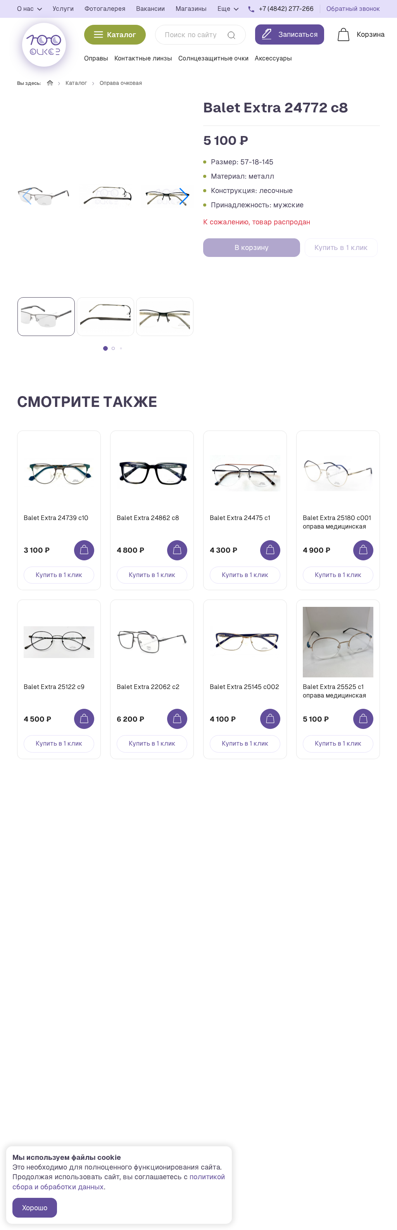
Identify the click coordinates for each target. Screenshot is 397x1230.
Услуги (63, 8)
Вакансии (150, 8)
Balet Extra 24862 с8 (148, 518)
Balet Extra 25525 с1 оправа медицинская (334, 691)
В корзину (252, 247)
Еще (224, 8)
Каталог (121, 35)
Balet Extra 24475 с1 (240, 518)
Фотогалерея (105, 8)
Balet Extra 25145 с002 (244, 687)
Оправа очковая (121, 83)
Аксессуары (273, 58)
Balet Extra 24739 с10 (56, 518)
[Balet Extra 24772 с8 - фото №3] (167, 196)
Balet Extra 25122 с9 (54, 687)
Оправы (96, 58)
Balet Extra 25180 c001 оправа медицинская (337, 522)
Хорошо (34, 1208)
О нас (26, 8)
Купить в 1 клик (341, 247)
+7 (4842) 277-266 (286, 8)
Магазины (191, 8)
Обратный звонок (353, 8)
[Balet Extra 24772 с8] (43, 196)
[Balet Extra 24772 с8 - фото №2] (105, 196)
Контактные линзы (143, 58)
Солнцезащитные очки (213, 58)
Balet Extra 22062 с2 (148, 687)
